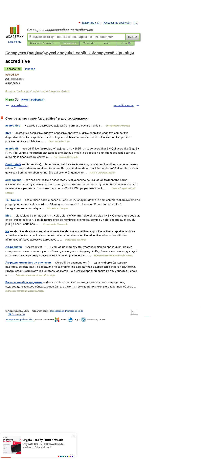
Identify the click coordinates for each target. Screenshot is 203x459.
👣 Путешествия (16, 314)
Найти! (132, 37)
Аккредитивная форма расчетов (28, 262)
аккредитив (13, 179)
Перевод (29, 68)
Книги (107, 43)
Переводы (89, 43)
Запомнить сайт (91, 22)
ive (7, 231)
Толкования (69, 43)
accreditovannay (124, 105)
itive (8, 132)
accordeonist (19, 105)
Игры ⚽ (125, 43)
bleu (8, 215)
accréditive (12, 125)
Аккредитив (13, 246)
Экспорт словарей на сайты (19, 319)
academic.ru (14, 41)
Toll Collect (13, 199)
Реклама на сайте (74, 311)
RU (135, 22)
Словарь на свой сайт (117, 22)
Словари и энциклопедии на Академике (60, 30)
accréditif (11, 148)
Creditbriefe (13, 164)
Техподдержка (57, 311)
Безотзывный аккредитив (23, 282)
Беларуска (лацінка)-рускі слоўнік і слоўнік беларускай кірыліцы (43, 43)
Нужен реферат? (33, 99)
